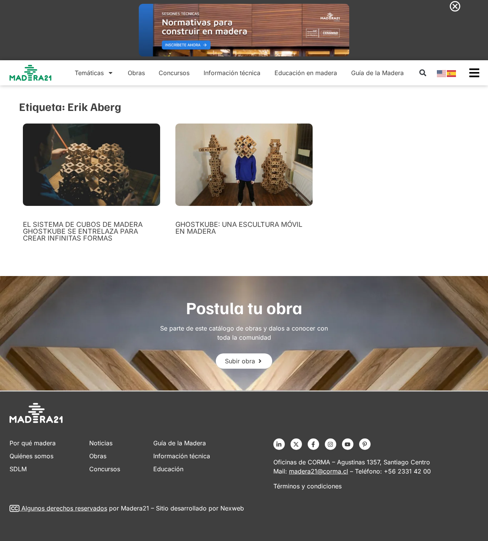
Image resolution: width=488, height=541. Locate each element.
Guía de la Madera (377, 73)
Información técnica (232, 73)
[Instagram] (330, 444)
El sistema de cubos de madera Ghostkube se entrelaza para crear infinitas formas (83, 231)
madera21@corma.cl (318, 471)
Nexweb (232, 508)
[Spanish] (452, 73)
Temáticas (89, 73)
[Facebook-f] (313, 444)
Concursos (174, 73)
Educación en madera (305, 73)
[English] (442, 73)
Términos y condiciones (307, 486)
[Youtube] (347, 444)
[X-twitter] (296, 444)
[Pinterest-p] (365, 444)
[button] (422, 73)
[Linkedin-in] (279, 444)
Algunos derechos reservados (64, 508)
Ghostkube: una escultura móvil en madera (238, 227)
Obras (136, 73)
